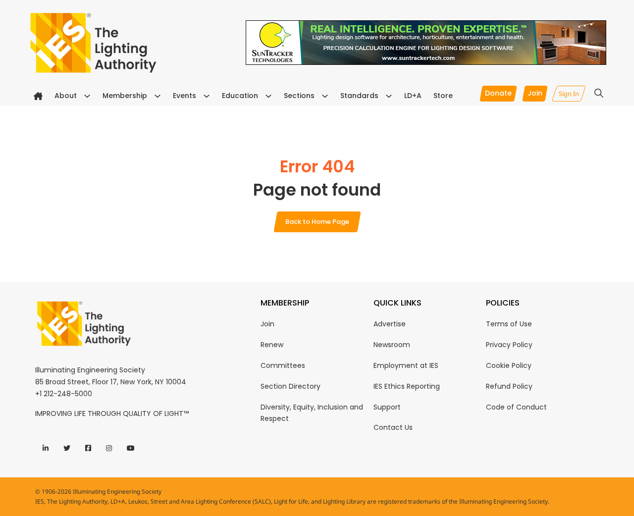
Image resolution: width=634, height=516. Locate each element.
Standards (359, 96)
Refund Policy (509, 386)
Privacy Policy (509, 345)
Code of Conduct (516, 407)
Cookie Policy (508, 365)
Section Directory (290, 386)
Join (267, 324)
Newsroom (391, 345)
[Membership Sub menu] (157, 96)
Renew (272, 345)
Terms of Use (509, 324)
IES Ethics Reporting (406, 386)
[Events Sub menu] (206, 96)
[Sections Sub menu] (324, 96)
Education (240, 96)
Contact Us (393, 427)
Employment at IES (405, 365)
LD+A (413, 96)
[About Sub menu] (87, 96)
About (65, 96)
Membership (125, 96)
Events (184, 96)
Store (443, 96)
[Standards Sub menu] (388, 96)
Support (387, 407)
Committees (283, 365)
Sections (299, 96)
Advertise (389, 324)
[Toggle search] (598, 93)
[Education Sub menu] (268, 96)
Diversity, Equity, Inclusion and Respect (312, 413)
